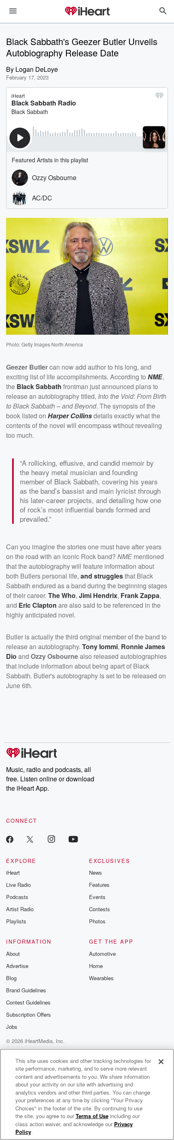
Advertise (17, 966)
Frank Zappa (140, 595)
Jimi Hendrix (98, 595)
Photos (97, 921)
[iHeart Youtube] (73, 838)
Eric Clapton (38, 605)
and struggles (102, 576)
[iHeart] (87, 12)
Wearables (101, 978)
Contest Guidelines (28, 1002)
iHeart (13, 872)
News (95, 872)
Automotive (102, 953)
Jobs (11, 1026)
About (13, 953)
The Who (62, 595)
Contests (99, 909)
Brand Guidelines (26, 990)
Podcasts (17, 897)
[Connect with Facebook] (9, 838)
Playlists (16, 921)
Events (97, 897)
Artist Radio (20, 909)
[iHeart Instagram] (51, 838)
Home (96, 966)
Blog (11, 978)
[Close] (161, 1062)
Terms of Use (92, 1116)
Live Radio (18, 884)
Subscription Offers (28, 1014)
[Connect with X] (30, 838)
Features (99, 884)
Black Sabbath (39, 386)
